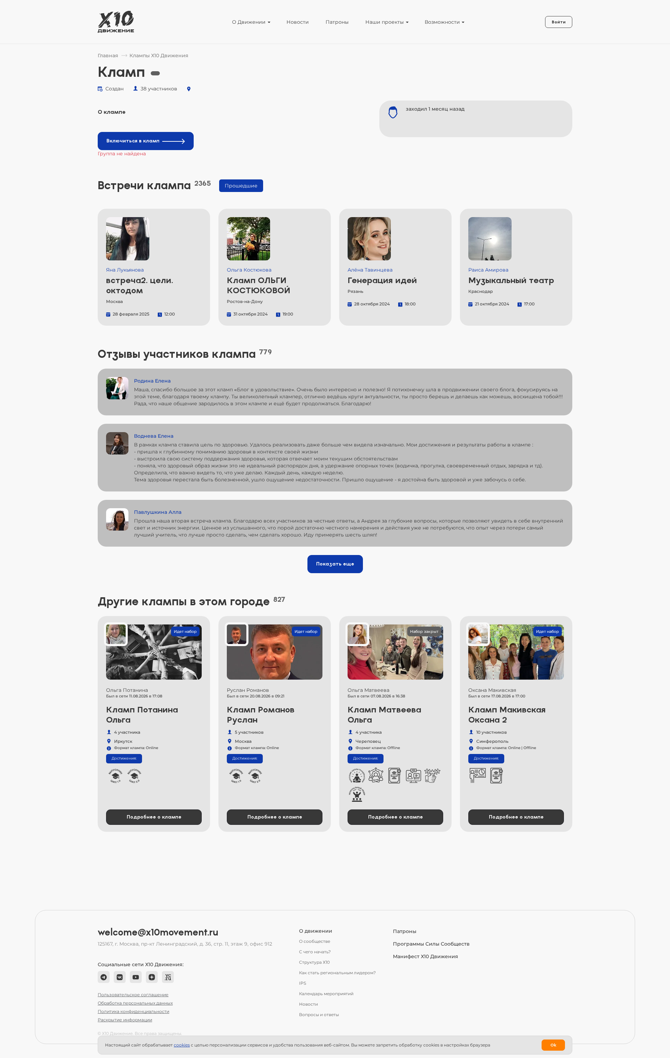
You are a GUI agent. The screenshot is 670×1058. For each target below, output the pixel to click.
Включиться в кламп (132, 141)
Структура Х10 (314, 962)
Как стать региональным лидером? (337, 972)
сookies (182, 1045)
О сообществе (314, 941)
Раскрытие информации (125, 1019)
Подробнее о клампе (154, 817)
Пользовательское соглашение (133, 994)
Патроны (337, 22)
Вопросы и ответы (319, 1014)
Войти (559, 22)
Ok (553, 1045)
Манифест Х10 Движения (425, 956)
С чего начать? (315, 951)
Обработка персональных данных (135, 1003)
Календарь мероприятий (326, 993)
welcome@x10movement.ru (158, 932)
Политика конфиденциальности (133, 1011)
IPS (302, 983)
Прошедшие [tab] (241, 186)
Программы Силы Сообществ (431, 944)
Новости (297, 22)
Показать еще (335, 564)
